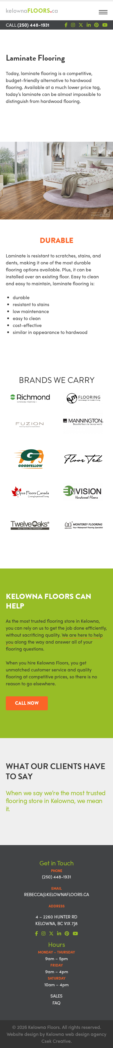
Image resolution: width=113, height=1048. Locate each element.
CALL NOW (27, 703)
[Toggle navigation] (103, 13)
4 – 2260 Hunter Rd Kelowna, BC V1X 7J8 (56, 920)
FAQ (56, 1003)
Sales (56, 996)
